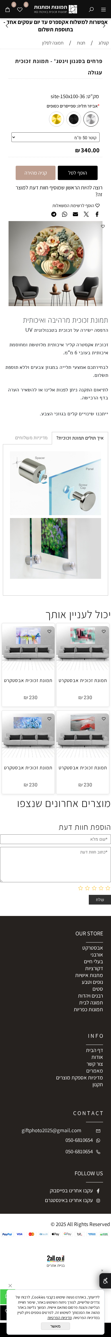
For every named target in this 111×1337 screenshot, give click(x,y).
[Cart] (7, 9)
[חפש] (91, 9)
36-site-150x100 (68, 96)
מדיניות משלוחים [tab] (31, 437)
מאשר (55, 1326)
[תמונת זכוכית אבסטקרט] (82, 668)
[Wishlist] (19, 9)
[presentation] (7, 26)
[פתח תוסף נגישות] (105, 1281)
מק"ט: (92, 96)
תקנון (97, 1084)
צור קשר (95, 1063)
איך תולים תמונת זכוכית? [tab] (80, 438)
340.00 (90, 150)
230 (88, 697)
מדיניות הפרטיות (60, 1317)
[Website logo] (55, 8)
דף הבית (94, 1050)
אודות (97, 1056)
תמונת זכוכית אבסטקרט (83, 680)
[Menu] (103, 9)
